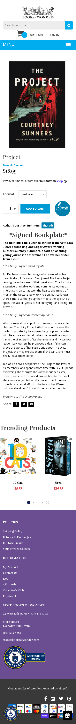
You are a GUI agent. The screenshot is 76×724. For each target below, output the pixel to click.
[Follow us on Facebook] (16, 404)
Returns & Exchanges (17, 537)
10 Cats (18, 482)
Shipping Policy (13, 531)
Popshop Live (11, 596)
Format (8, 194)
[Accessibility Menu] (10, 713)
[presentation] (4, 469)
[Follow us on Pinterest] (31, 404)
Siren (58, 482)
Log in (54, 35)
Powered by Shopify (55, 688)
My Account (10, 567)
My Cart (37, 35)
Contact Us (10, 573)
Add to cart (35, 208)
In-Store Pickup (13, 543)
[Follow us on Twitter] (24, 404)
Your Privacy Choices (17, 548)
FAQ (5, 578)
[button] (28, 502)
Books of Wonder (29, 688)
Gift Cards (9, 584)
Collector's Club (13, 590)
